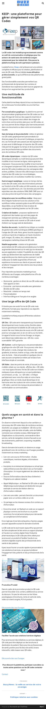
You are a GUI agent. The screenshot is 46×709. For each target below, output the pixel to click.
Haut (41, 706)
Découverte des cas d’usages (13, 608)
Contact (5, 674)
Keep (16, 67)
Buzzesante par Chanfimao (18, 707)
